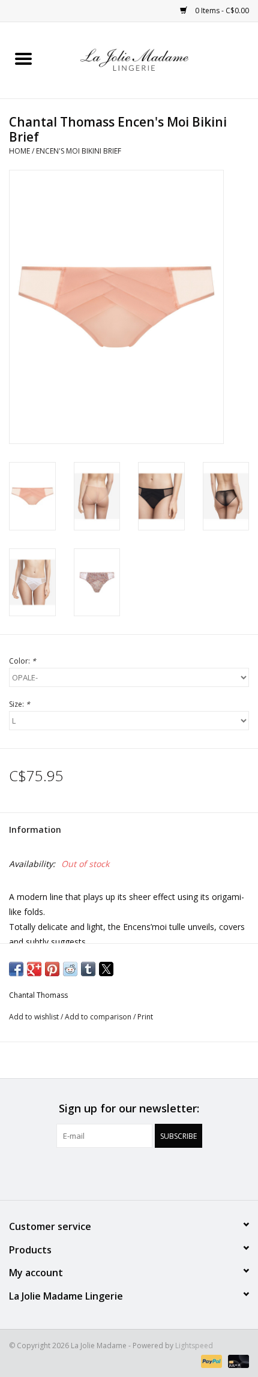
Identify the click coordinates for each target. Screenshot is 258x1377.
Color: (22, 661)
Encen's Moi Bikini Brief (78, 151)
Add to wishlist (35, 1017)
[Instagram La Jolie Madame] (139, 1172)
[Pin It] (52, 969)
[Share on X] (106, 969)
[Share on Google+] (34, 969)
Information (35, 829)
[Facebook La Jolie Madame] (118, 1172)
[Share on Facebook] (16, 969)
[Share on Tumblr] (88, 969)
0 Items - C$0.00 (221, 10)
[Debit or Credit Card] (236, 1360)
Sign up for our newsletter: (129, 1108)
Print (145, 1017)
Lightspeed (194, 1345)
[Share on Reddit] (70, 969)
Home (19, 151)
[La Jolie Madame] (152, 59)
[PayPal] (210, 1360)
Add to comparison (99, 1017)
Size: (19, 704)
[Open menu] (23, 58)
